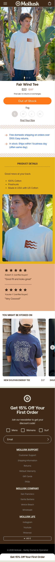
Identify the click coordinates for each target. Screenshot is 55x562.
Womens (31, 430)
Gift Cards (27, 476)
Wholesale (27, 510)
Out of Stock (27, 101)
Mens (15, 430)
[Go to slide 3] (29, 77)
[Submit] (48, 439)
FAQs (27, 481)
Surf (46, 430)
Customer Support (27, 455)
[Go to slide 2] (27, 77)
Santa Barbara (27, 499)
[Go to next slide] (52, 347)
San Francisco (27, 494)
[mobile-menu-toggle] (5, 3)
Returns (27, 466)
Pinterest (27, 533)
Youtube (27, 527)
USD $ (28, 538)
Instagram (27, 522)
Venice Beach (27, 504)
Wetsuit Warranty (27, 471)
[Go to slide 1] (24, 77)
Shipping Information (27, 460)
